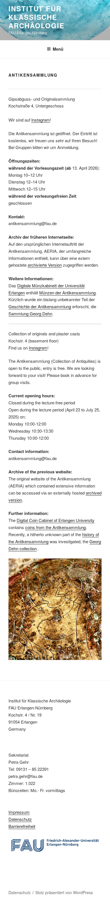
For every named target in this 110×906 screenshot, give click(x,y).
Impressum (19, 812)
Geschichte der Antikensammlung (39, 306)
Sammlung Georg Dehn (30, 313)
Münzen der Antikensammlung (67, 292)
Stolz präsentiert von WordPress (64, 892)
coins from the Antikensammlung (55, 527)
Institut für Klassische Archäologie (36, 17)
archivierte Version (45, 265)
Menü (58, 49)
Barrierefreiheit (21, 826)
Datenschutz (20, 819)
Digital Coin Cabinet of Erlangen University (55, 520)
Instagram (40, 120)
